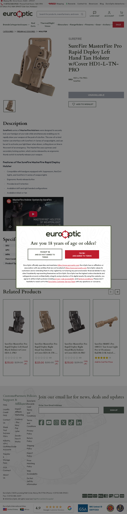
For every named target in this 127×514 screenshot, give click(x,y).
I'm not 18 (45, 254)
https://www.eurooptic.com (68, 265)
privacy (57, 279)
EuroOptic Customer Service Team (61, 281)
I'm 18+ (82, 254)
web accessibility (67, 279)
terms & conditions (85, 279)
